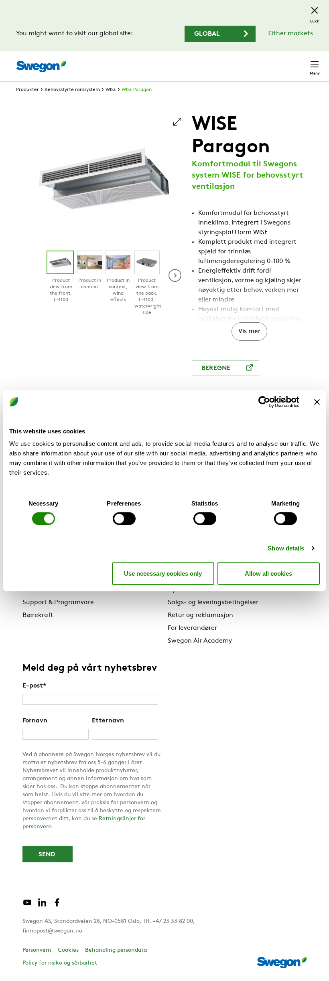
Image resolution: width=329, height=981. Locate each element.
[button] (175, 275)
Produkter (27, 89)
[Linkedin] (42, 905)
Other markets (290, 33)
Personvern (36, 950)
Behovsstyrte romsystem (72, 89)
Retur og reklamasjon (200, 615)
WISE (111, 89)
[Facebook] (57, 905)
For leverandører (192, 628)
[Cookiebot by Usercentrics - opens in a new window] (264, 402)
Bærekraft (37, 615)
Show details (286, 548)
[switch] (124, 518)
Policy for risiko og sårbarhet (59, 963)
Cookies (68, 950)
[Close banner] (317, 402)
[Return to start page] (41, 66)
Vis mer (249, 331)
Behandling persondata (116, 950)
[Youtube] (27, 905)
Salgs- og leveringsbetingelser (213, 602)
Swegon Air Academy (200, 641)
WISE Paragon (137, 89)
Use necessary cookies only (163, 573)
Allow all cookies (268, 573)
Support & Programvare (58, 602)
